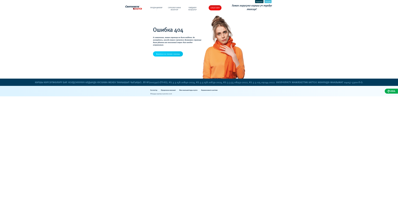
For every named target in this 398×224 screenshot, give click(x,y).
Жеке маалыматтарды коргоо (188, 90)
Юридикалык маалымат (168, 90)
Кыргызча (259, 1)
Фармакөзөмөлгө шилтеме (209, 90)
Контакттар (153, 90)
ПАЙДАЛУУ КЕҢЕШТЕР (192, 8)
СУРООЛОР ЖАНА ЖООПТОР (174, 8)
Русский (268, 1)
